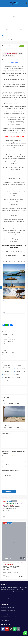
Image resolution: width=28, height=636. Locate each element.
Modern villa (6, 53)
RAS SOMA (6, 510)
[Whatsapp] (15, 629)
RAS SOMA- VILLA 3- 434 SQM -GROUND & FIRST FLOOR (12, 567)
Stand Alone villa (13, 53)
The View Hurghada (6, 48)
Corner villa (5, 503)
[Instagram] (11, 629)
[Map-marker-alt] (18, 629)
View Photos (6, 35)
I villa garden (11, 503)
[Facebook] (3, 629)
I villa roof (17, 503)
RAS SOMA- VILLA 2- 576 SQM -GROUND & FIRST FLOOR (12, 507)
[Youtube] (7, 629)
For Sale (13, 355)
